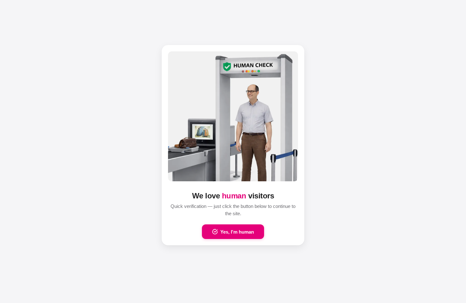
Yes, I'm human (237, 232)
